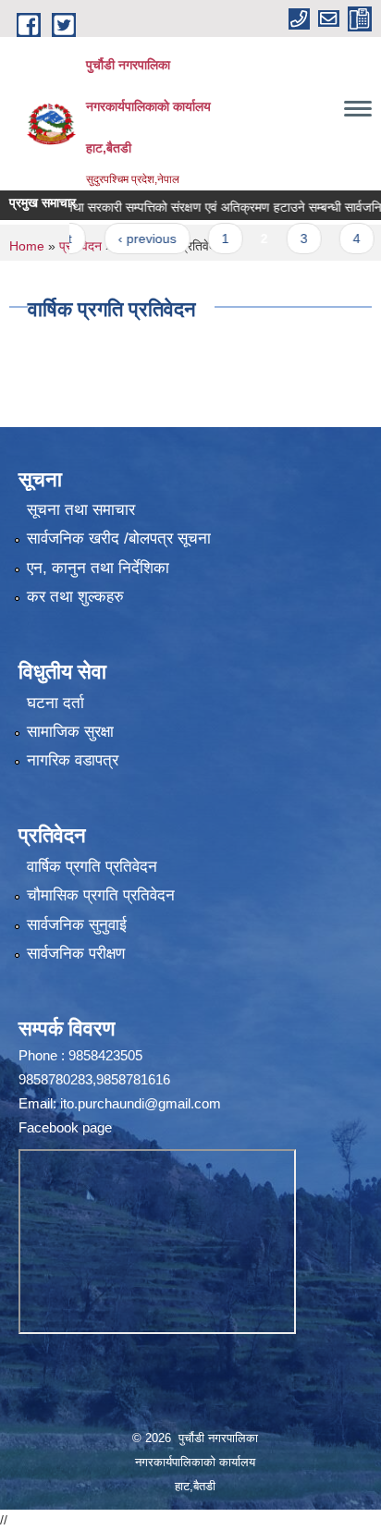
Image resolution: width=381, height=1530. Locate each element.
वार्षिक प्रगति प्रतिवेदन (92, 866)
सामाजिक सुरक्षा (70, 732)
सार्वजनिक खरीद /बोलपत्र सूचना (119, 538)
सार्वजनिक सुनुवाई (77, 925)
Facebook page (65, 1127)
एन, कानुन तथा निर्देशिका (98, 568)
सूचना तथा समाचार (81, 510)
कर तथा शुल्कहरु (75, 597)
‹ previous (130, 238)
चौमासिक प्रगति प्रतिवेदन (101, 895)
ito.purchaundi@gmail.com (140, 1103)
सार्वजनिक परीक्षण (76, 953)
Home (26, 246)
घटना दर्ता (55, 703)
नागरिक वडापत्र (72, 760)
